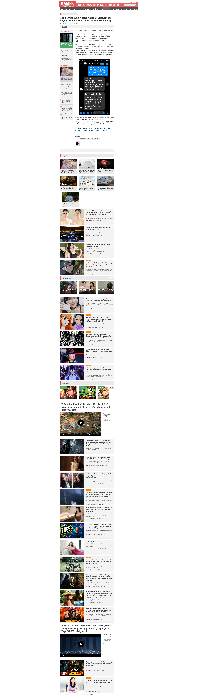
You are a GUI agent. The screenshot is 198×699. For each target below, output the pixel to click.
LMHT (75, 9)
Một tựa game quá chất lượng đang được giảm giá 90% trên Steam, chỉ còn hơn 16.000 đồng (99, 663)
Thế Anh (87, 518)
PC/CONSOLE (124, 9)
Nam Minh (88, 235)
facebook (131, 2)
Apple (81, 35)
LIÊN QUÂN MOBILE (84, 9)
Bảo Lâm (88, 274)
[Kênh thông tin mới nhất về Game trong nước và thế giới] (67, 4)
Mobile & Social (95, 220)
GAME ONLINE (115, 9)
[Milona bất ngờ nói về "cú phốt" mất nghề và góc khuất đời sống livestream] (72, 305)
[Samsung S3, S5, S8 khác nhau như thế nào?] (105, 164)
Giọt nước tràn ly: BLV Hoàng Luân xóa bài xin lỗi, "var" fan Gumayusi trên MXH (66, 101)
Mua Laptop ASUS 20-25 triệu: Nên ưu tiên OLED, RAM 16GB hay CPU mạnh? (87, 171)
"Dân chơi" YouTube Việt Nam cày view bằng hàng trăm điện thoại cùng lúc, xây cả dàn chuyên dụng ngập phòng (67, 53)
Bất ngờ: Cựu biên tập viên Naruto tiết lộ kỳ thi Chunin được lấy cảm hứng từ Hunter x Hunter (98, 561)
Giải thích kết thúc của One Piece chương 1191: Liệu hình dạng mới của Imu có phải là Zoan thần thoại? (98, 336)
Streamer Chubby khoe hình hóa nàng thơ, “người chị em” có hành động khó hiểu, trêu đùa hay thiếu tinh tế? (98, 212)
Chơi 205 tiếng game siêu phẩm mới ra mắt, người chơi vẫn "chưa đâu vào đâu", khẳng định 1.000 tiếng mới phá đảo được (67, 87)
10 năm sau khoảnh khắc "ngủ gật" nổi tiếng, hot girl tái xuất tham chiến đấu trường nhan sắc (98, 475)
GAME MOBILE (81, 5)
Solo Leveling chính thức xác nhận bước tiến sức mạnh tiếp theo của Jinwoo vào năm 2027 (99, 369)
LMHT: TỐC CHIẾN (95, 9)
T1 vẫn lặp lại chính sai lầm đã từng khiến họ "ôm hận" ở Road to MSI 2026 (99, 350)
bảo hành (97, 138)
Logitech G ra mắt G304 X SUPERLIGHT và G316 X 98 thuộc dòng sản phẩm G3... (67, 171)
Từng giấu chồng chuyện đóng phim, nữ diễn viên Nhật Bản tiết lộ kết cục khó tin (99, 682)
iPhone (88, 138)
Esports (92, 235)
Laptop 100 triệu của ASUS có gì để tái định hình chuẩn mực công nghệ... (70, 205)
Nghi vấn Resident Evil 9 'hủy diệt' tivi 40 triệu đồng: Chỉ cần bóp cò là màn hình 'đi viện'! (67, 94)
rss (137, 2)
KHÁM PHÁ (96, 5)
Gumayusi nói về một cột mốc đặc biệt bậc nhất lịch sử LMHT (98, 228)
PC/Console (93, 670)
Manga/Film (93, 274)
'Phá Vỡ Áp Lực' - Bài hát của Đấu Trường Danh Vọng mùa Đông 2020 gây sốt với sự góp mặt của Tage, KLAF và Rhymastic (86, 628)
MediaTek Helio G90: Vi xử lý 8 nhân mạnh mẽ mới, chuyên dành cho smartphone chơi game (67, 60)
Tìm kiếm (135, 5)
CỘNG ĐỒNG (116, 5)
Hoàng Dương (89, 220)
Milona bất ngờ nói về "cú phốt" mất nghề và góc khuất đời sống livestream (98, 299)
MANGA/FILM (103, 5)
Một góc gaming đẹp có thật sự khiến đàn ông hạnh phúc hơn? (67, 187)
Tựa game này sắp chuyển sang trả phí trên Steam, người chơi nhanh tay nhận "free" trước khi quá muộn (99, 526)
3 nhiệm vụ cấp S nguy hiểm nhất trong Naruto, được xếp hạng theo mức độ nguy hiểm (99, 264)
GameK (64, 14)
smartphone (83, 138)
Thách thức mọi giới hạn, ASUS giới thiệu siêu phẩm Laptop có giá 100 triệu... (105, 188)
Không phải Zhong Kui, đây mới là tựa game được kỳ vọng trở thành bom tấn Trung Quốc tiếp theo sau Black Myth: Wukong (98, 442)
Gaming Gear (72, 14)
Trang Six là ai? (91, 541)
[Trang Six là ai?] (72, 547)
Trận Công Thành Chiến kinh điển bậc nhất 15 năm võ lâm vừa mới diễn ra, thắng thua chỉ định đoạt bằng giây (86, 407)
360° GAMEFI (133, 9)
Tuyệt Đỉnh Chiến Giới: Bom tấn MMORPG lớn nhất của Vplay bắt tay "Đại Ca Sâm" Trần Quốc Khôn (98, 610)
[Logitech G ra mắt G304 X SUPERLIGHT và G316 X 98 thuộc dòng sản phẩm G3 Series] (66, 71)
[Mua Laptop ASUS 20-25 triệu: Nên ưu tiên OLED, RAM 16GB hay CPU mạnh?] (87, 164)
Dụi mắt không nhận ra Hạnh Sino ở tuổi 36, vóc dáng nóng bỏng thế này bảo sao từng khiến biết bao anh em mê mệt (99, 593)
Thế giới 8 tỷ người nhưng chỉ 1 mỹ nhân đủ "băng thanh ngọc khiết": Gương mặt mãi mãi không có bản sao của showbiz (99, 495)
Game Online (94, 452)
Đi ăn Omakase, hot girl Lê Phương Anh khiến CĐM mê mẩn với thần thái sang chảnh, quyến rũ (99, 509)
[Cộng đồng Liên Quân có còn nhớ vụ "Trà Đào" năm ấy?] (72, 250)
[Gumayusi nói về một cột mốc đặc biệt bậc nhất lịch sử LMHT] (72, 234)
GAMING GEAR (106, 9)
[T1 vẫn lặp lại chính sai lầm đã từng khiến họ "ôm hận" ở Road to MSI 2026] (72, 355)
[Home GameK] (61, 8)
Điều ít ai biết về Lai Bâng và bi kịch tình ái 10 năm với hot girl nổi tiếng (98, 458)
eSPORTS (89, 5)
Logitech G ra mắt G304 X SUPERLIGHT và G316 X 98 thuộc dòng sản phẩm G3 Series (67, 79)
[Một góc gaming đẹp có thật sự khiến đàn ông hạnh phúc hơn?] (68, 180)
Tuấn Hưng (88, 452)
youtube (134, 2)
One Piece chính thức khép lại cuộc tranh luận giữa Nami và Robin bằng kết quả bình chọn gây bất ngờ (99, 319)
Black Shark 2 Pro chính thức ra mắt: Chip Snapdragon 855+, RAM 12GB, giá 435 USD (66, 45)
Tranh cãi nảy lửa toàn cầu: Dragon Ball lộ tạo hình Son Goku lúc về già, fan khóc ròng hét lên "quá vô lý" (67, 116)
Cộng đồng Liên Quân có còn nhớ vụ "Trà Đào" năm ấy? (98, 245)
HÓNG (110, 5)
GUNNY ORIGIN (68, 9)
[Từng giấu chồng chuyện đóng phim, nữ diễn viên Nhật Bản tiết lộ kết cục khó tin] (72, 685)
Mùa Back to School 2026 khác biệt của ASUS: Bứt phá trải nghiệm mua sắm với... (87, 188)
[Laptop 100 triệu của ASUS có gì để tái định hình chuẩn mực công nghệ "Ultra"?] (70, 197)
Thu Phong (88, 504)
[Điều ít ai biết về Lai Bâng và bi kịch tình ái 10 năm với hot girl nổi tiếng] (72, 463)
